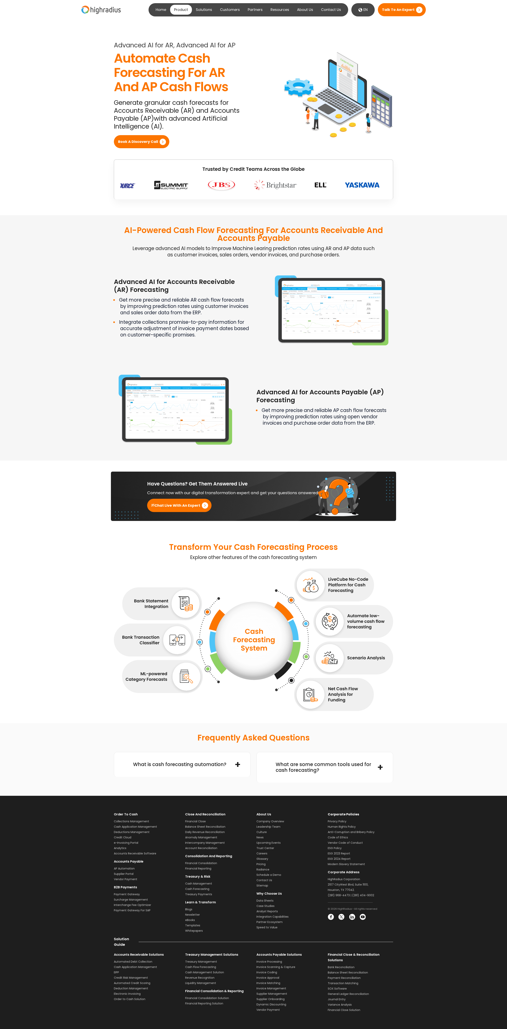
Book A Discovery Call (138, 141)
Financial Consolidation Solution (207, 998)
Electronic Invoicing (127, 994)
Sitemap (262, 886)
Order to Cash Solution (129, 999)
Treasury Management (201, 962)
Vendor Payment (125, 879)
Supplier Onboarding (270, 999)
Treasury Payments (198, 894)
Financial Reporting (198, 868)
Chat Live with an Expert (177, 505)
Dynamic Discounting (271, 1004)
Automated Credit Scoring (132, 983)
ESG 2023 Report (339, 853)
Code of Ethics (338, 837)
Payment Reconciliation (344, 978)
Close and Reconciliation (205, 814)
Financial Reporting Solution (204, 1003)
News (260, 837)
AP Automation (124, 868)
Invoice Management (271, 988)
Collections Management (131, 821)
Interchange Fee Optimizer (132, 905)
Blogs (188, 909)
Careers (261, 853)
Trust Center (265, 848)
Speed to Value (266, 927)
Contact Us (331, 9)
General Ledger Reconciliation (348, 994)
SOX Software (337, 989)
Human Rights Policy (342, 827)
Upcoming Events (268, 843)
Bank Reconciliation (341, 967)
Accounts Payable (128, 861)
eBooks (190, 920)
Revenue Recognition (199, 978)
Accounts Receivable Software (135, 853)
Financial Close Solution (344, 1010)
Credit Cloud (122, 837)
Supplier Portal (123, 874)
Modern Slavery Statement (346, 864)
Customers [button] (230, 9)
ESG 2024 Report (339, 859)
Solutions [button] (204, 9)
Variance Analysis (340, 1005)
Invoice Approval (267, 978)
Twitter (341, 917)
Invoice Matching (268, 983)
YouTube (362, 917)
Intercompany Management (205, 843)
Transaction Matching (343, 983)
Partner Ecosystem (269, 922)
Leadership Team (268, 827)
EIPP (116, 972)
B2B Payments (125, 887)
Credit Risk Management (131, 978)
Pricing (261, 864)
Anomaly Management (201, 837)
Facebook (331, 917)
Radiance (262, 869)
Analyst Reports (267, 911)
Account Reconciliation (201, 848)
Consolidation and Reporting (208, 856)
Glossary (262, 859)
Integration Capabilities (272, 917)
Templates (192, 925)
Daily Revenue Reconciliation (205, 832)
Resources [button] (280, 9)
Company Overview (270, 821)
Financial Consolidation (201, 863)
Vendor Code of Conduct (345, 843)
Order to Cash (126, 814)
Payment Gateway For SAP (132, 910)
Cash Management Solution (204, 972)
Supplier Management (271, 994)
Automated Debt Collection (133, 962)
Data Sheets (265, 901)
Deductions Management (132, 832)
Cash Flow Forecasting (200, 967)
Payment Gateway (127, 894)
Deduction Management (131, 988)
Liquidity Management (200, 983)
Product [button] (181, 9)
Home (161, 9)
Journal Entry (337, 999)
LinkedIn (352, 917)
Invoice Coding (266, 972)
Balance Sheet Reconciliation (205, 827)
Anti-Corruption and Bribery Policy (351, 832)
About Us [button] (305, 9)
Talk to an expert (398, 9)
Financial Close (195, 821)
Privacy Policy (337, 821)
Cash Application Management (135, 827)
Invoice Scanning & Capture (275, 967)
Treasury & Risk (197, 876)
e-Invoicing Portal (126, 843)
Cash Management (198, 884)
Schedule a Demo (268, 875)
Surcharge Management (131, 900)
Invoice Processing (269, 962)
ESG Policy (335, 848)
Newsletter (192, 915)
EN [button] (365, 9)
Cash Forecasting (197, 889)
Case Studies (265, 906)
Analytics (120, 848)
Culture (261, 832)
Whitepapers (194, 931)
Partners (255, 9)
